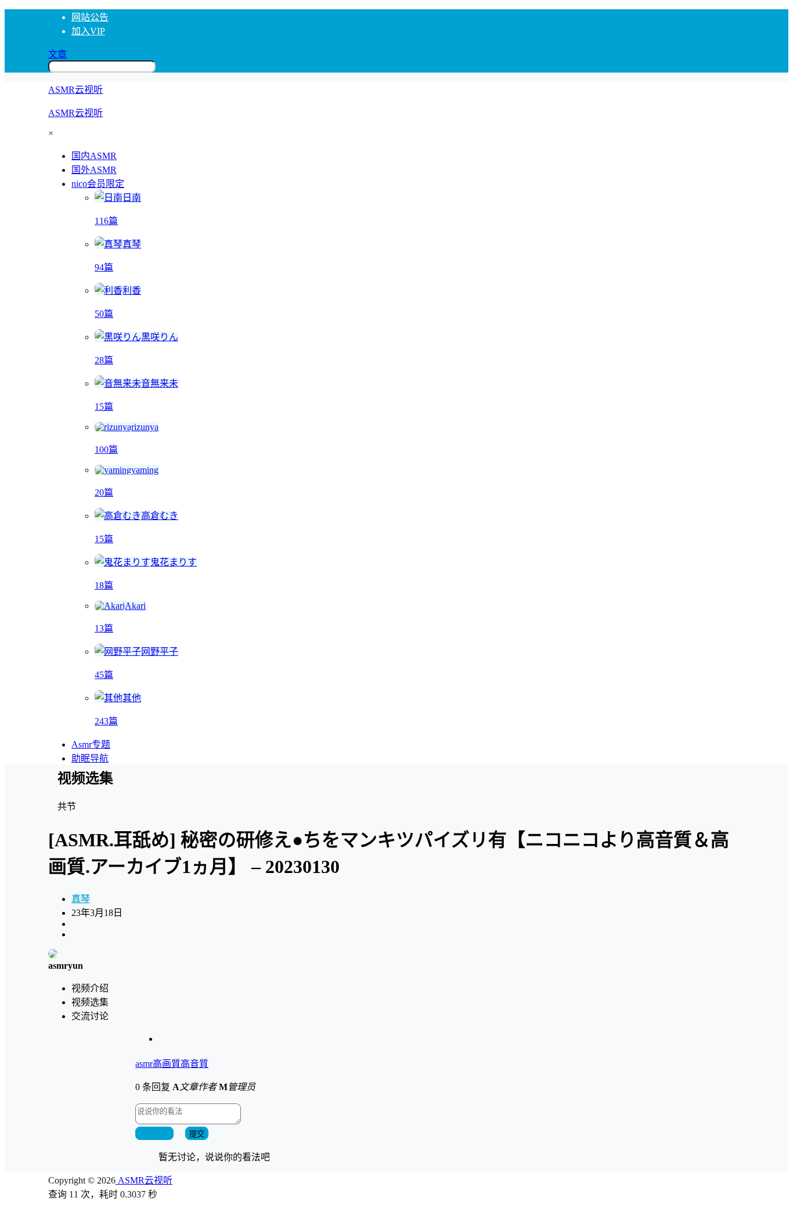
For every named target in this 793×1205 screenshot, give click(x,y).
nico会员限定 (97, 184)
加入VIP (88, 31)
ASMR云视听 (144, 1180)
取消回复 (154, 1134)
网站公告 (90, 17)
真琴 (80, 899)
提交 (196, 1134)
